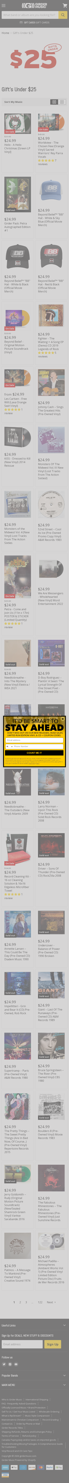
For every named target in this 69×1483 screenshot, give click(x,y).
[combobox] (9, 746)
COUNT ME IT (34, 752)
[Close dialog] (62, 719)
